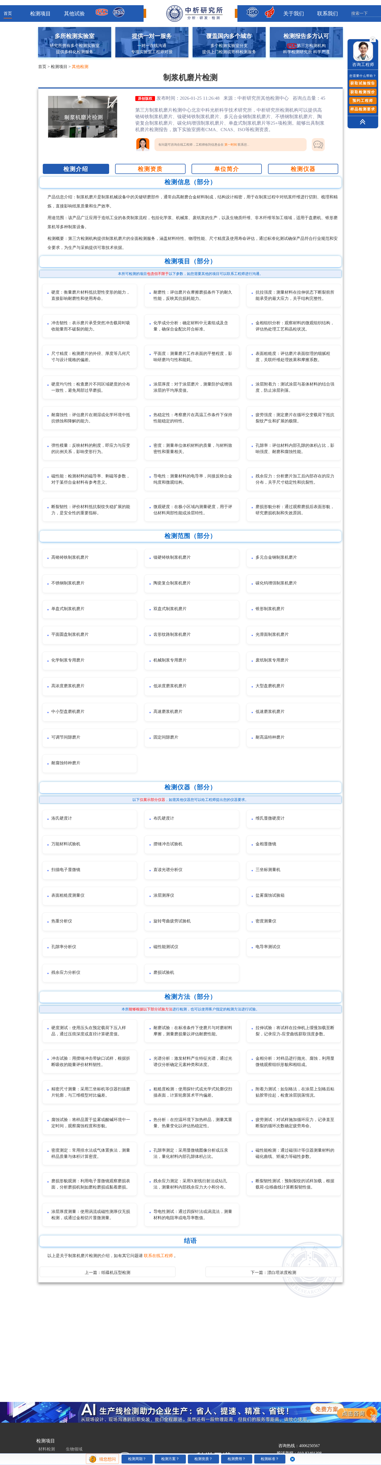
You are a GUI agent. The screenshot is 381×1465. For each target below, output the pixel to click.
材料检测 (46, 1449)
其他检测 (80, 66)
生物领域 (74, 1449)
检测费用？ (237, 1459)
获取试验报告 (362, 83)
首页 (8, 13)
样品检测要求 (362, 109)
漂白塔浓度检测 (281, 1272)
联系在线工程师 (159, 1255)
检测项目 (59, 66)
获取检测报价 (362, 92)
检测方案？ (170, 1459)
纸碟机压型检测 (115, 1272)
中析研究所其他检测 (258, 98)
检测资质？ (203, 1459)
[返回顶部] (354, 122)
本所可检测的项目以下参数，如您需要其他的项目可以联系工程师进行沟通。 (190, 274)
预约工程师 (362, 101)
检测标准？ (270, 1459)
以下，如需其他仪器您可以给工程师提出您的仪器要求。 (190, 800)
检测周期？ (137, 1459)
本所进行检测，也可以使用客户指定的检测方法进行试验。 (190, 1009)
